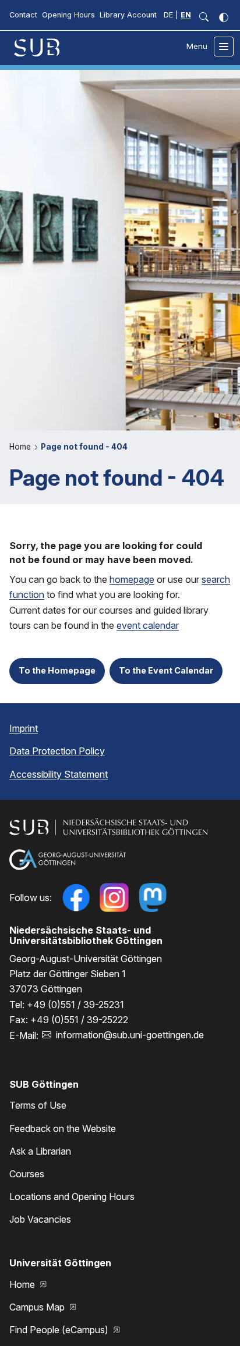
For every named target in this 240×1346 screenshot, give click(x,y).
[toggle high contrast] (224, 17)
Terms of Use (37, 1105)
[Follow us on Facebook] (75, 897)
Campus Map (38, 1307)
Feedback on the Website (62, 1128)
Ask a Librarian (40, 1151)
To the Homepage (57, 670)
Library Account (128, 14)
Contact (23, 14)
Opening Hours (68, 14)
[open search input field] (204, 17)
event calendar (148, 625)
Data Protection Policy (57, 751)
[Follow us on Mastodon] (152, 897)
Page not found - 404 (84, 446)
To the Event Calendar (166, 670)
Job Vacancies (40, 1219)
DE (168, 14)
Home (21, 446)
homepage (132, 579)
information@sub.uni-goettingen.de (130, 1035)
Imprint (23, 728)
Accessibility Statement (58, 774)
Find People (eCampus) (60, 1330)
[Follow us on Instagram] (114, 897)
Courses (26, 1174)
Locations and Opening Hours (72, 1196)
